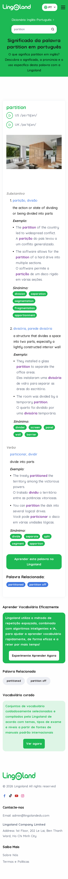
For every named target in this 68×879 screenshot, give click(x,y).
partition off (38, 680)
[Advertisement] (34, 88)
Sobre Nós (10, 855)
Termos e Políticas (16, 861)
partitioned (14, 680)
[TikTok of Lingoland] (10, 796)
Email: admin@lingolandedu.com (26, 815)
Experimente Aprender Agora (34, 655)
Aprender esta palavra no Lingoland (33, 561)
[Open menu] (63, 7)
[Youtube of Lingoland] (16, 796)
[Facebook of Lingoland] (4, 796)
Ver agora (34, 743)
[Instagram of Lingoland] (22, 796)
